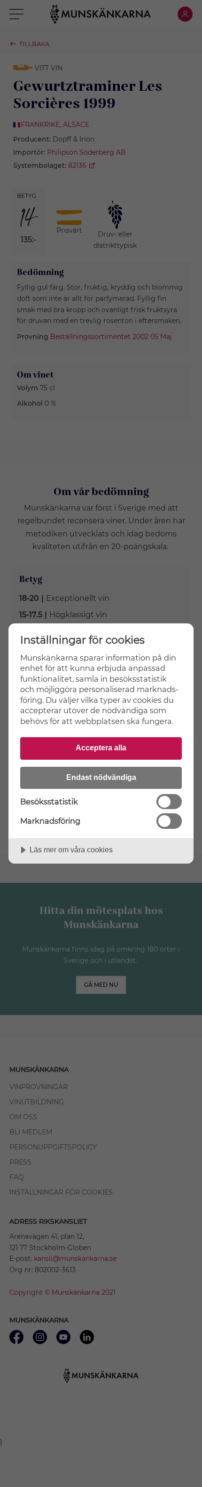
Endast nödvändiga (101, 777)
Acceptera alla (101, 747)
